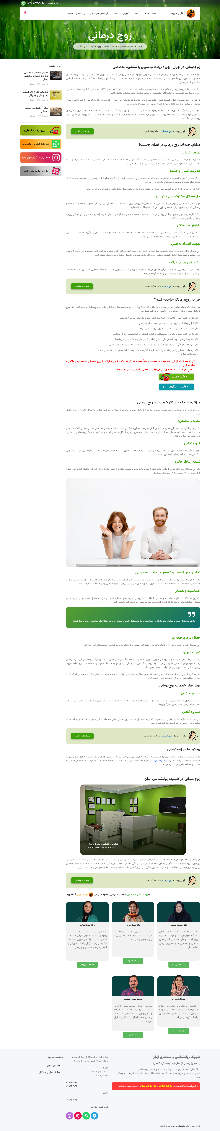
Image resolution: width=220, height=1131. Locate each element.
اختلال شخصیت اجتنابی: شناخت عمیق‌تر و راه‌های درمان (35, 76)
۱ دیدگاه (32, 84)
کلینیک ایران (179, 1126)
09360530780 (148, 1086)
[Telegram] (94, 1116)
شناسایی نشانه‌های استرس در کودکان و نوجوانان (35, 93)
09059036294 (166, 1086)
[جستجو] (37, 14)
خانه (140, 46)
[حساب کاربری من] (32, 14)
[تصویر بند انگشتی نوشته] (56, 78)
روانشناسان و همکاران (49, 1072)
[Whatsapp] (86, 1116)
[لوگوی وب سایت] (191, 14)
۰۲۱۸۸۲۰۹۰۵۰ (72, 1082)
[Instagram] (69, 1116)
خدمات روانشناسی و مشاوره (123, 46)
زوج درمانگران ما (160, 761)
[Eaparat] (78, 1116)
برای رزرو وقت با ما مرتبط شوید (130, 131)
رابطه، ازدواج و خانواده (99, 46)
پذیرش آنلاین (53, 1065)
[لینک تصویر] (41, 130)
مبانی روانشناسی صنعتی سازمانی (36, 109)
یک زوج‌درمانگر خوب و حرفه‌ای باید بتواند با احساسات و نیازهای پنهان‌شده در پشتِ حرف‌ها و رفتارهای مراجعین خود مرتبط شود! (134, 621)
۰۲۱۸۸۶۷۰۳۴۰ (72, 1086)
